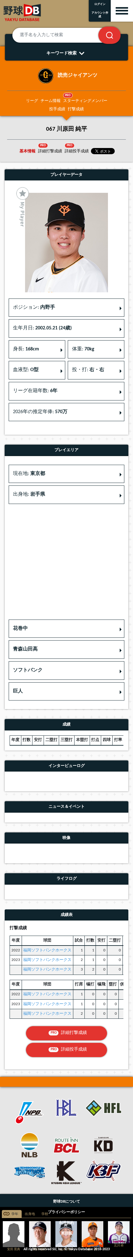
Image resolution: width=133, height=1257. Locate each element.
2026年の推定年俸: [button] (40, 411)
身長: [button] (26, 349)
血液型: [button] (26, 369)
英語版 (66, 1233)
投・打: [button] (88, 369)
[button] (66, 629)
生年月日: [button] (42, 328)
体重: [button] (83, 349)
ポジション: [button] (34, 307)
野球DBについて (66, 1202)
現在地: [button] (29, 473)
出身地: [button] (29, 494)
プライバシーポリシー (66, 1212)
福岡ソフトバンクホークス (47, 950)
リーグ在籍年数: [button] (35, 390)
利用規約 (66, 1223)
